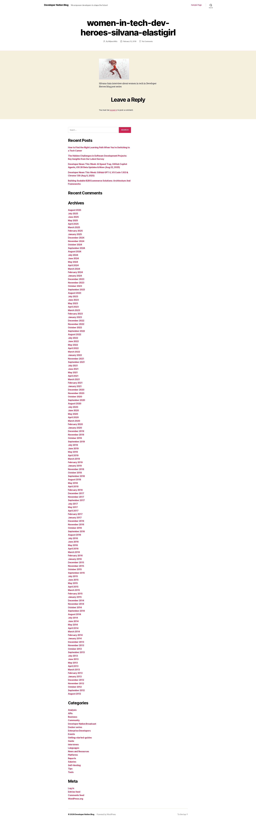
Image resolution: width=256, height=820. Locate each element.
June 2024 (73, 258)
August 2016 (74, 535)
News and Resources (78, 751)
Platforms (73, 755)
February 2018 (75, 490)
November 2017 (76, 497)
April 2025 (73, 224)
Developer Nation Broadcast (82, 724)
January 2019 (75, 465)
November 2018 (76, 469)
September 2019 (76, 441)
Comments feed (76, 795)
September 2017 (76, 500)
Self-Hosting (74, 765)
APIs (70, 713)
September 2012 (76, 690)
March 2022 (74, 352)
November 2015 (76, 566)
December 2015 (76, 562)
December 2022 (76, 320)
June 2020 (73, 410)
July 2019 (73, 445)
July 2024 (73, 255)
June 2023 (73, 300)
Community (74, 720)
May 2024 (73, 262)
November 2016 (76, 524)
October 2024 (75, 244)
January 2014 (75, 638)
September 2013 (76, 652)
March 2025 (74, 227)
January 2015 (75, 597)
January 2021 (75, 386)
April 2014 (73, 628)
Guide (71, 741)
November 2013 (76, 645)
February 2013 (75, 673)
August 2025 (74, 210)
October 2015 (75, 569)
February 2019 (75, 462)
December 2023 (76, 279)
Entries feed (74, 792)
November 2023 (76, 282)
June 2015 (73, 580)
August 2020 (74, 403)
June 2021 (73, 369)
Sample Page (196, 5)
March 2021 (74, 379)
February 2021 (75, 383)
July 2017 (73, 504)
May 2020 (73, 414)
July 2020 (73, 407)
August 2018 (74, 479)
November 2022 (76, 324)
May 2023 (73, 303)
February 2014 (75, 635)
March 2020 (74, 421)
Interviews (73, 744)
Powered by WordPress (106, 814)
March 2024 (74, 269)
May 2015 (73, 583)
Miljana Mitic (112, 41)
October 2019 (75, 438)
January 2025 (75, 234)
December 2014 (76, 600)
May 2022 (73, 345)
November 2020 (76, 393)
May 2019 (73, 452)
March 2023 (74, 310)
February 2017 (75, 514)
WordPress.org (75, 798)
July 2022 (73, 338)
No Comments (147, 41)
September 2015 (76, 573)
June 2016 (73, 541)
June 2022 (73, 341)
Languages (73, 748)
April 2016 (73, 548)
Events (71, 734)
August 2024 (74, 251)
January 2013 (75, 676)
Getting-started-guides (80, 737)
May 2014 (73, 624)
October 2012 (75, 687)
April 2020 (73, 417)
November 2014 (76, 604)
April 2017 (73, 510)
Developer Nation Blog (56, 5)
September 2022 (76, 331)
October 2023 (75, 286)
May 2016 (73, 545)
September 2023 (76, 289)
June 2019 (73, 448)
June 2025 (73, 217)
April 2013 (73, 666)
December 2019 (76, 431)
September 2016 (76, 531)
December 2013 (76, 642)
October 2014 (75, 607)
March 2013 (74, 669)
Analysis (72, 710)
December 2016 (76, 521)
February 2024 (75, 272)
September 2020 (76, 400)
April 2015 (73, 586)
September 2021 (76, 362)
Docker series (75, 727)
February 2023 (75, 313)
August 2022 (74, 334)
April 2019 (73, 455)
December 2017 (76, 493)
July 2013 (73, 656)
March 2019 (74, 459)
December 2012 (76, 680)
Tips (70, 768)
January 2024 (75, 276)
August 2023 (74, 293)
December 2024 (76, 237)
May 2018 (73, 483)
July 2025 (73, 213)
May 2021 (73, 372)
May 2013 (73, 662)
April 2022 (73, 348)
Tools (71, 772)
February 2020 (75, 424)
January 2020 (75, 428)
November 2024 (76, 241)
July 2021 (73, 365)
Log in (71, 788)
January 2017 (75, 517)
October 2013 (75, 649)
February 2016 (75, 555)
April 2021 (73, 376)
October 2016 (75, 528)
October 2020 (75, 396)
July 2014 (73, 618)
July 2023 (73, 296)
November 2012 (76, 683)
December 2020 (76, 389)
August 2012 (74, 694)
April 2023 (73, 307)
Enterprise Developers (79, 730)
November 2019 (76, 434)
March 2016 (74, 552)
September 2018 (76, 476)
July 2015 (73, 576)
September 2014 (76, 611)
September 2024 (76, 248)
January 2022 (75, 355)
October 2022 (75, 327)
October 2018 (75, 472)
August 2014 (74, 614)
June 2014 (73, 621)
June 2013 (73, 659)
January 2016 (75, 559)
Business (72, 717)
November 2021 (76, 358)
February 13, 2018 (129, 41)
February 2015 (75, 593)
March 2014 (74, 631)
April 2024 (73, 265)
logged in (113, 110)
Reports (72, 758)
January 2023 (75, 317)
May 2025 (73, 220)
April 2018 (73, 486)
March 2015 (74, 590)
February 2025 (75, 231)
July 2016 (73, 538)
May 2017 (73, 507)
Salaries (72, 762)
